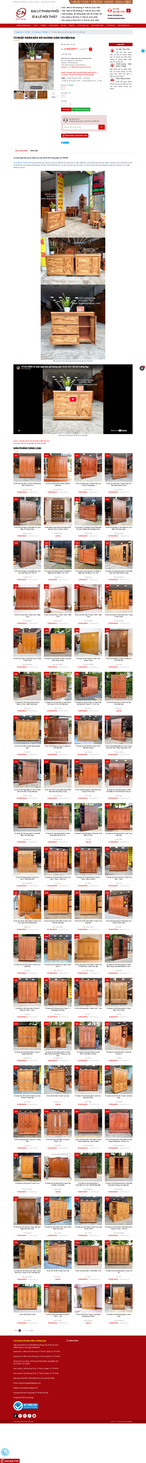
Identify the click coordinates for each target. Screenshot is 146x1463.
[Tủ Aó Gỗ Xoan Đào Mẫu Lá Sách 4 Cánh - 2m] (58, 1123)
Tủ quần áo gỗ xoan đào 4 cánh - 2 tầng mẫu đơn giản (57, 1009)
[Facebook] (20, 1416)
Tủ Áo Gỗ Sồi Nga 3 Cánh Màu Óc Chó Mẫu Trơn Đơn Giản (118, 528)
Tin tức (93, 2)
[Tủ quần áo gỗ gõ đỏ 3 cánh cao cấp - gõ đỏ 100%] (88, 1211)
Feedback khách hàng (116, 18)
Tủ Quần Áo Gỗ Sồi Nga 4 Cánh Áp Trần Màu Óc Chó (88, 834)
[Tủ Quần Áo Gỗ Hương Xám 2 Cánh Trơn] (119, 1298)
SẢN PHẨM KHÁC (124, 25)
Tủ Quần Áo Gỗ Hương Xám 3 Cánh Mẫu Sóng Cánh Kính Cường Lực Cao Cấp (58, 1054)
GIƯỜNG (43, 25)
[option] (36, 66)
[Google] (34, 1416)
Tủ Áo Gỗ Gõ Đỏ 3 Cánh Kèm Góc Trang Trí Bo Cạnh (27, 659)
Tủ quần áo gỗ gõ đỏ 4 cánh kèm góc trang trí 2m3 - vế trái (118, 1228)
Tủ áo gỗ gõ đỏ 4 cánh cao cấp (57, 1271)
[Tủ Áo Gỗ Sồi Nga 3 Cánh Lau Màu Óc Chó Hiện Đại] (119, 642)
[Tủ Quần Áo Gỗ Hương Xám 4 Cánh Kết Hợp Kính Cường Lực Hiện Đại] (119, 1167)
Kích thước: (65, 93)
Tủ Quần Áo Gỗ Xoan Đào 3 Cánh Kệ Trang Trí (118, 1053)
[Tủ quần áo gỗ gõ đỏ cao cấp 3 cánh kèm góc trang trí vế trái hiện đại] (27, 1254)
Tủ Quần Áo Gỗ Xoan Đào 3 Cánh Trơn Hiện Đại (27, 965)
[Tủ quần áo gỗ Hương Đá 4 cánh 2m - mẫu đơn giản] (88, 1079)
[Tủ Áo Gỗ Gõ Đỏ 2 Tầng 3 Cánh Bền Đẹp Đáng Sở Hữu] (88, 1298)
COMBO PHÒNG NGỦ (23, 25)
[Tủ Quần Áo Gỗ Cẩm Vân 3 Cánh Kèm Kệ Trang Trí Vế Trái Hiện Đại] (58, 686)
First (16, 1330)
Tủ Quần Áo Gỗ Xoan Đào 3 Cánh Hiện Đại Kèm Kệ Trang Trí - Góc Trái (88, 703)
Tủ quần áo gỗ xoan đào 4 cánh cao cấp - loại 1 (119, 878)
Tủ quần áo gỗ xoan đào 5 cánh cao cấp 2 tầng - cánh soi (58, 878)
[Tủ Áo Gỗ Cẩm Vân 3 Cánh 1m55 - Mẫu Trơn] (58, 598)
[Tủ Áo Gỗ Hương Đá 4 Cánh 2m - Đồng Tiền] (27, 1123)
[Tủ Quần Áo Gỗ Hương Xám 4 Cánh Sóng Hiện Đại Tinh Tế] (58, 817)
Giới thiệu (85, 2)
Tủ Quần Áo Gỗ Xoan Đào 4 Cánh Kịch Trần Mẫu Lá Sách (88, 1053)
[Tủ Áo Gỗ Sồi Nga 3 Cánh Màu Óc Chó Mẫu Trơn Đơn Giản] (119, 511)
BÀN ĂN (71, 25)
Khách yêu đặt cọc (115, 15)
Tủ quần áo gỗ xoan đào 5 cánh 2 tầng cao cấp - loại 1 (27, 1009)
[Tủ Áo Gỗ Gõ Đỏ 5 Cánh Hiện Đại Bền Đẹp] (27, 730)
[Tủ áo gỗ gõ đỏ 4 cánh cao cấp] (58, 1254)
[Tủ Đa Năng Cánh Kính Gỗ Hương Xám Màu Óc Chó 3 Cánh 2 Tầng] (58, 511)
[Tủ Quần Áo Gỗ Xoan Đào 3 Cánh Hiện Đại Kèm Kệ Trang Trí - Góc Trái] (88, 686)
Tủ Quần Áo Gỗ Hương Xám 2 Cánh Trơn (118, 1315)
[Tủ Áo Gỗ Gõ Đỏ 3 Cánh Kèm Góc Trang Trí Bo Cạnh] (27, 642)
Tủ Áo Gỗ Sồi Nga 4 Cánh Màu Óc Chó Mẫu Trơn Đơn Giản (27, 528)
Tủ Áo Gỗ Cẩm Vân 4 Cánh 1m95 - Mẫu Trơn (88, 615)
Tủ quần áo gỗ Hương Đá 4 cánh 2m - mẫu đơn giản (88, 1097)
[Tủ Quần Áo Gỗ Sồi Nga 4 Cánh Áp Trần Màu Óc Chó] (88, 817)
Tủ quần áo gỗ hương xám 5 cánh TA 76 (118, 1271)
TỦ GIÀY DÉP (110, 25)
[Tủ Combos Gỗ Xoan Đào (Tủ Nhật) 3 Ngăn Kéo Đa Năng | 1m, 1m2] (88, 555)
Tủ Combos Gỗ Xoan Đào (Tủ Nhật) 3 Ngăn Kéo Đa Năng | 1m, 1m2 (88, 572)
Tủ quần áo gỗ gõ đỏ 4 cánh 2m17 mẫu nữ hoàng (88, 747)
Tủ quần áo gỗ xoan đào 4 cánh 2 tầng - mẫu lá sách (88, 878)
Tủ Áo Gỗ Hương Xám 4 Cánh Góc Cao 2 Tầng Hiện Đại (27, 878)
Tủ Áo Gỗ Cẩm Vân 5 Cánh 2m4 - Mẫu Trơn (27, 615)
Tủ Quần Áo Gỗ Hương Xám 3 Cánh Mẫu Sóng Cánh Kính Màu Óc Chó (118, 965)
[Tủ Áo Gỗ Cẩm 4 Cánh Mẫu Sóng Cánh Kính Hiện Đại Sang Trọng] (58, 773)
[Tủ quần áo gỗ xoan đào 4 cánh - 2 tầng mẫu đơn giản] (58, 992)
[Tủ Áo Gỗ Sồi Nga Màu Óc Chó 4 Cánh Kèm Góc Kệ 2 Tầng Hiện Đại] (27, 773)
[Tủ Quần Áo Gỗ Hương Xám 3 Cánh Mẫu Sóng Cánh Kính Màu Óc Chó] (119, 948)
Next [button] (57, 96)
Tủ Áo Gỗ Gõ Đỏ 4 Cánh (27, 1314)
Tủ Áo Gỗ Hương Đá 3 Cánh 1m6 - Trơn (88, 1008)
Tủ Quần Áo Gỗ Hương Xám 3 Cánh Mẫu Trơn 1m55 (118, 1009)
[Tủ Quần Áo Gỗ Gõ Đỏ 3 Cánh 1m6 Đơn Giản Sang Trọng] (58, 642)
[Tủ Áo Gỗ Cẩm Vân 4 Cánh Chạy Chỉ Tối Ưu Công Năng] (88, 467)
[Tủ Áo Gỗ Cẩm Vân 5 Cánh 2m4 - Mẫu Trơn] (27, 598)
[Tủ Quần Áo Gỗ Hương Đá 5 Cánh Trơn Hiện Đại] (119, 817)
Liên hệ (128, 2)
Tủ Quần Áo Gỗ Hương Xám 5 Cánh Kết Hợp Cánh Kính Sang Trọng (118, 572)
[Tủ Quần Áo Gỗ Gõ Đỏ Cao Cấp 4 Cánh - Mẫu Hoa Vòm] (58, 1211)
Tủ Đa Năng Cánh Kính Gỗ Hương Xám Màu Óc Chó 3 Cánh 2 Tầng (58, 528)
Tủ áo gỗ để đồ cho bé (89, 80)
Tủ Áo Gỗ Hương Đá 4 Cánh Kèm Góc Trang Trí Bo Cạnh (119, 922)
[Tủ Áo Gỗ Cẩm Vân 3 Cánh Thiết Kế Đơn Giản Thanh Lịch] (27, 467)
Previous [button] (15, 96)
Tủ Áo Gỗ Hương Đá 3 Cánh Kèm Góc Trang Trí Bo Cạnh (88, 790)
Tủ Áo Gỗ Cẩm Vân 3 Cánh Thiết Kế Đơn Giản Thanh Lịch (27, 484)
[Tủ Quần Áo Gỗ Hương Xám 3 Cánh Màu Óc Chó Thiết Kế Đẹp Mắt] (88, 1167)
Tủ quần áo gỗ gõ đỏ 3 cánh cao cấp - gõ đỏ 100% (88, 1228)
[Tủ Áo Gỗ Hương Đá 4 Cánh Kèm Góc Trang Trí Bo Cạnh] (119, 905)
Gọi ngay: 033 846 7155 (76, 135)
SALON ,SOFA (53, 25)
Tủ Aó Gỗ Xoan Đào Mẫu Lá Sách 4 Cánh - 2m (58, 1140)
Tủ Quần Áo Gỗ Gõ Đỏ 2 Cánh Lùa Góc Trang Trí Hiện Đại (27, 1097)
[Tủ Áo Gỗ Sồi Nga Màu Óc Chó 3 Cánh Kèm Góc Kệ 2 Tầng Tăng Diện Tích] (119, 730)
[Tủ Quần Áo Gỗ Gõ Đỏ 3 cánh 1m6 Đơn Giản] (119, 1079)
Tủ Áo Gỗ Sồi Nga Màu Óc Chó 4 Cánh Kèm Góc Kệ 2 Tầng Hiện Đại (27, 790)
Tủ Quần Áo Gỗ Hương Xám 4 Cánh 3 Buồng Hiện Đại (27, 1053)
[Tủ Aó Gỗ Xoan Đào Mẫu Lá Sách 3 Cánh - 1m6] (58, 1298)
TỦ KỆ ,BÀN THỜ (82, 25)
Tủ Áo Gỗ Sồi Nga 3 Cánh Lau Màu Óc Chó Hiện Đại (119, 659)
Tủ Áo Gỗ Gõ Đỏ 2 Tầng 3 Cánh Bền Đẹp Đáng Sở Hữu (88, 1315)
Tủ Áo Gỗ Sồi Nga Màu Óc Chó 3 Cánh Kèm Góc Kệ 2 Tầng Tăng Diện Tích (118, 747)
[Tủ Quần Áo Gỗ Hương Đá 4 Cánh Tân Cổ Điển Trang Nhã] (58, 1167)
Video (100, 2)
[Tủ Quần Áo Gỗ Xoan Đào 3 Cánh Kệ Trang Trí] (119, 1036)
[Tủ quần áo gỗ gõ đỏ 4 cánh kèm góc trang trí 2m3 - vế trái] (119, 1211)
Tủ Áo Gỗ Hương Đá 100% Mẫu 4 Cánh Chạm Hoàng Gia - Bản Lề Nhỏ (88, 1140)
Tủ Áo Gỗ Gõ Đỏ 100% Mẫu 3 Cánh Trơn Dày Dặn (88, 922)
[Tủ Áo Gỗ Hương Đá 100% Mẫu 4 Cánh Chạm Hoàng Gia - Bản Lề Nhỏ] (88, 1123)
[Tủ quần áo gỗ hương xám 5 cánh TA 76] (119, 1254)
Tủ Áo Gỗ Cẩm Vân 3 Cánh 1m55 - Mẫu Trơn (57, 615)
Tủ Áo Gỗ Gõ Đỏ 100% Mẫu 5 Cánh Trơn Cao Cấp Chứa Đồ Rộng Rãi (27, 922)
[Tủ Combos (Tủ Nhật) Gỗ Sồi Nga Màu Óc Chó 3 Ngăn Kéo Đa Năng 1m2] (88, 511)
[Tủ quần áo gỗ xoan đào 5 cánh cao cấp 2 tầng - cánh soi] (58, 861)
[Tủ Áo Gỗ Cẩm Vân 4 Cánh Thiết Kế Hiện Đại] (58, 467)
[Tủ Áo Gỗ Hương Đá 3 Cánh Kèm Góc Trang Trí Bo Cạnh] (88, 773)
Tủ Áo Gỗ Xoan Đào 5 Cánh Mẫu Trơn (88, 1271)
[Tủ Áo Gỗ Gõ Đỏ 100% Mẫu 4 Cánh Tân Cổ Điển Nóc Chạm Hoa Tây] (88, 948)
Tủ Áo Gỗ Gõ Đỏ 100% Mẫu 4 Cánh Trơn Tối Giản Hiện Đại (58, 922)
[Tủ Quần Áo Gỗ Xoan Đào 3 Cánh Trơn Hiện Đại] (27, 948)
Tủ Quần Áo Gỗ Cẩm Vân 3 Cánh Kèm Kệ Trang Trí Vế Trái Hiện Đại (58, 703)
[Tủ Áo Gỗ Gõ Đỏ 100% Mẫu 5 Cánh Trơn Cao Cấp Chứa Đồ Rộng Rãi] (27, 905)
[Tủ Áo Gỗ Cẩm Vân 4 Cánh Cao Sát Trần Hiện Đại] (119, 686)
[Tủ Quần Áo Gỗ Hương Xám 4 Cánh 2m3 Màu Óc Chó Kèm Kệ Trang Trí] (119, 773)
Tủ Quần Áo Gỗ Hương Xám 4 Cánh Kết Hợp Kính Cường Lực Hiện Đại (118, 1184)
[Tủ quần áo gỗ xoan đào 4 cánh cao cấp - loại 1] (119, 861)
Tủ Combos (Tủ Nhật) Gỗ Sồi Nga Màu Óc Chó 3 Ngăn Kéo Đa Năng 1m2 (88, 528)
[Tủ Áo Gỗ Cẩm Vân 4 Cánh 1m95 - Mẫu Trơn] (88, 598)
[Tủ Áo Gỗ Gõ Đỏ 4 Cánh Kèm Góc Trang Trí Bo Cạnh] (119, 598)
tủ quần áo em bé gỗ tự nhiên (71, 80)
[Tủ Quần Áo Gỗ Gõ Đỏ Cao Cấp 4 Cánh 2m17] (58, 948)
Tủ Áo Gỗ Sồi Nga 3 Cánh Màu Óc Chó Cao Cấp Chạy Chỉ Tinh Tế (27, 572)
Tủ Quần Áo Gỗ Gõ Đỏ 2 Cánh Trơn (27, 1183)
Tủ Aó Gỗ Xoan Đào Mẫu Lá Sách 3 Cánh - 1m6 (58, 1315)
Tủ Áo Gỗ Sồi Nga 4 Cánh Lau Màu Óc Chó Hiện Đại (58, 747)
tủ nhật (99, 80)
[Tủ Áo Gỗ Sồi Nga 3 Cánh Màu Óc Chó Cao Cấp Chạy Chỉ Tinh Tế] (27, 555)
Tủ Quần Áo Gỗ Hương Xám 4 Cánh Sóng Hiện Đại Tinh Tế (58, 834)
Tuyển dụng (119, 2)
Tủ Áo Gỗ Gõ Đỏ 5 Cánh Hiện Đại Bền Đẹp (27, 747)
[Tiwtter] (29, 1416)
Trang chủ (75, 2)
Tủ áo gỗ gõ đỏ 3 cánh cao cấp (57, 1096)
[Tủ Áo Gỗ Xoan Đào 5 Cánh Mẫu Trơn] (88, 1254)
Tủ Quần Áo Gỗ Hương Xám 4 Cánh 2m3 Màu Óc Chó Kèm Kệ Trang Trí (118, 790)
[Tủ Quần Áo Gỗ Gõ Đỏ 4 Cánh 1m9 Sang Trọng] (88, 642)
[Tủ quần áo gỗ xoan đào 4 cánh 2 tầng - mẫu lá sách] (88, 861)
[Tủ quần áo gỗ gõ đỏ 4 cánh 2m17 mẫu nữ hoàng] (88, 730)
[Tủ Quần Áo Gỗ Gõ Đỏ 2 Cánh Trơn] (27, 1167)
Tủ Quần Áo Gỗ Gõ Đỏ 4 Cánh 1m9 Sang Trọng (88, 659)
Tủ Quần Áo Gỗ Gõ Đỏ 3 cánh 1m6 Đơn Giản (118, 1097)
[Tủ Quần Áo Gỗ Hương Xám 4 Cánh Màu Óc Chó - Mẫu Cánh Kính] (27, 686)
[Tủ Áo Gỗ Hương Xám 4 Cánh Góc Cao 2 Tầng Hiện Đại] (27, 861)
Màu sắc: (67, 85)
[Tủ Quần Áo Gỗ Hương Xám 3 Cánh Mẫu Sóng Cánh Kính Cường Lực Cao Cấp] (58, 1036)
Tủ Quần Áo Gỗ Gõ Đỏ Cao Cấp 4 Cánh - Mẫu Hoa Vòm (57, 1228)
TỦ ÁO (35, 25)
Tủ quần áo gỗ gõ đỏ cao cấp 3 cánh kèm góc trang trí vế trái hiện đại (27, 1271)
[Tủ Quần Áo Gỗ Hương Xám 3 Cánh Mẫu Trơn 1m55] (119, 992)
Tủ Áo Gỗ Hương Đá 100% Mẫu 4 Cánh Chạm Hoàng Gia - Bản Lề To (118, 1140)
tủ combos (86, 78)
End (32, 1330)
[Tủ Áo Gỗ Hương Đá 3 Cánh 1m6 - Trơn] (88, 992)
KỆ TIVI (63, 25)
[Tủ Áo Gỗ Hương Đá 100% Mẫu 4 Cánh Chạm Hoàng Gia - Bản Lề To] (119, 1123)
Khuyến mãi (108, 2)
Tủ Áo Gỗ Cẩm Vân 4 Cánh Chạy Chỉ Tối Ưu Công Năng (88, 484)
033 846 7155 (12, 1461)
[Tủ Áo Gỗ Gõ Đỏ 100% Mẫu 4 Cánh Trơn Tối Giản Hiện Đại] (58, 905)
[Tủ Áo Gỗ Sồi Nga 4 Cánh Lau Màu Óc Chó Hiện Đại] (58, 730)
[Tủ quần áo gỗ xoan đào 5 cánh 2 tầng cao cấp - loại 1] (27, 992)
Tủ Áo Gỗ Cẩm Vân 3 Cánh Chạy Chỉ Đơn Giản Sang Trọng (118, 484)
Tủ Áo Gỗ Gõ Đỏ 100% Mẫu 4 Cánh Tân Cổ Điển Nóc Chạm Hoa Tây (88, 965)
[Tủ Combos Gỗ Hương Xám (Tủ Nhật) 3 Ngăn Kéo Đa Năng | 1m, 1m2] (58, 555)
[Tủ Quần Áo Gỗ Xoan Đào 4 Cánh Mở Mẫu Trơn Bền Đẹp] (27, 817)
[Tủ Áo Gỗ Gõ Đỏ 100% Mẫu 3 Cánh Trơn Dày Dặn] (88, 905)
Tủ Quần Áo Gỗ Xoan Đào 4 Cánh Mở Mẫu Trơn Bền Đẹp (27, 834)
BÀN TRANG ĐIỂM (97, 25)
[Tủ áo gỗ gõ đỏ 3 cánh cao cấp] (58, 1079)
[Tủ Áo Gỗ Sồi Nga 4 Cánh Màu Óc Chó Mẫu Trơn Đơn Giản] (27, 511)
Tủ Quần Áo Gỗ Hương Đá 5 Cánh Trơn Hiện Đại (118, 834)
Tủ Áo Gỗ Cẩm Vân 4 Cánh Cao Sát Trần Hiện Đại (119, 703)
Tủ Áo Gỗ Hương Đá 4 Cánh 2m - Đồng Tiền (27, 1140)
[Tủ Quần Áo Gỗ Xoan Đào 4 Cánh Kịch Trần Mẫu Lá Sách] (88, 1036)
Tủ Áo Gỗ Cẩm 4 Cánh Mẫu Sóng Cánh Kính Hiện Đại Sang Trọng (57, 790)
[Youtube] (25, 1416)
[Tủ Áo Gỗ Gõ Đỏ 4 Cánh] (27, 1298)
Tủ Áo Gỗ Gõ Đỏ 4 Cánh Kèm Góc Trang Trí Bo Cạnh (119, 615)
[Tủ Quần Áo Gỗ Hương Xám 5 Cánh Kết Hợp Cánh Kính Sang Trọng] (119, 555)
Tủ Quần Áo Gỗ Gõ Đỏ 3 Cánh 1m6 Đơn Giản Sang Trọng (57, 659)
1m (63, 96)
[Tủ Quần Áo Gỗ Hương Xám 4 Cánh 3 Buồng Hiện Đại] (27, 1036)
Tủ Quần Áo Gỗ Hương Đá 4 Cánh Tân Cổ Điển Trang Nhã (58, 1184)
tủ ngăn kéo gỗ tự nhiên (74, 78)
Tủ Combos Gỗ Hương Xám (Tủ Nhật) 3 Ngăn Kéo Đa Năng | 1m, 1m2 (57, 572)
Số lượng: (64, 101)
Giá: (62, 49)
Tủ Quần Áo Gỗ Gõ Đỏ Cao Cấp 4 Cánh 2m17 (57, 965)
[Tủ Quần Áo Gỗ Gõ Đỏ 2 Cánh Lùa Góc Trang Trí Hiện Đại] (27, 1079)
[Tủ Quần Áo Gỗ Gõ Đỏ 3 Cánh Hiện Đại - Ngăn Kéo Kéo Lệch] (27, 1211)
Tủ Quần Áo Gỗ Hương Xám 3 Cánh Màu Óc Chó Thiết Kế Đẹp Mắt (88, 1184)
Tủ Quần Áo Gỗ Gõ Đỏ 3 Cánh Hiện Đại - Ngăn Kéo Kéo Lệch (27, 1228)
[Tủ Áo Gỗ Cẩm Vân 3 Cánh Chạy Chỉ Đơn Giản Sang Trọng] (119, 467)
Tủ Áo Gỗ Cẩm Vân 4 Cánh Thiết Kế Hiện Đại (57, 484)
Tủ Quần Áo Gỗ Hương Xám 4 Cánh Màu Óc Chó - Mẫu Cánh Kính (27, 703)
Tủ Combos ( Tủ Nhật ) (40, 32)
